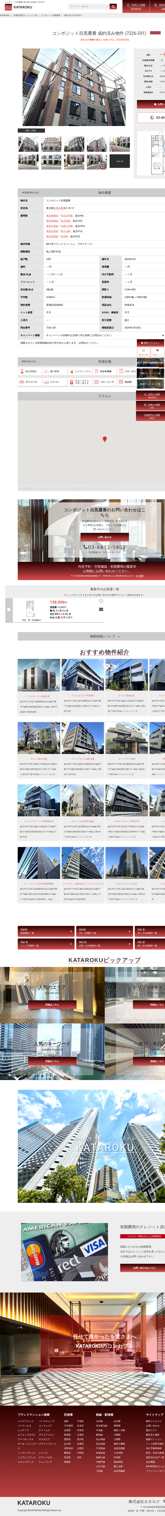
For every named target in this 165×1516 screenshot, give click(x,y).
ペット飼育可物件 (155, 1443)
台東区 (67, 1430)
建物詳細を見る (29, 361)
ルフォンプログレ (27, 1434)
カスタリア (44, 1439)
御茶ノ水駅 (119, 1430)
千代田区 (68, 1425)
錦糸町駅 (118, 1462)
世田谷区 (68, 1448)
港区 (66, 1421)
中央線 (99, 1430)
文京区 (80, 1425)
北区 (79, 1457)
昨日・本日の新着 (155, 1453)
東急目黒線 (52, 226)
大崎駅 (117, 1434)
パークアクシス (26, 1421)
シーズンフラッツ (27, 1453)
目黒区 (57, 208)
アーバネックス (26, 1439)
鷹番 (63, 208)
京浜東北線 (101, 1425)
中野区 (80, 1453)
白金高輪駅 (119, 1471)
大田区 (80, 1448)
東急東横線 (52, 215)
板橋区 (67, 1462)
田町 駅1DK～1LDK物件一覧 (89, 944)
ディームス (44, 1430)
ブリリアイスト (46, 1434)
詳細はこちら (52, 1004)
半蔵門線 (100, 1462)
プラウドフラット (48, 1443)
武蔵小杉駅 (67, 226)
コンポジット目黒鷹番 (50, 15)
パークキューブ (46, 1421)
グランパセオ (45, 1457)
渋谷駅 (117, 1457)
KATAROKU (5, 15)
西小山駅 (65, 231)
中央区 (80, 1421)
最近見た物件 (153, 1434)
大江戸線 (100, 1466)
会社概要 (140, 576)
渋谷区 (80, 1430)
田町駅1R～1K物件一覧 (87, 931)
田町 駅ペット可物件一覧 (30, 944)
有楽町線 (100, 1453)
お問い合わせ (105, 537)
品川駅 (117, 1421)
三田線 (99, 1471)
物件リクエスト (152, 343)
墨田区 (67, 1439)
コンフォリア (45, 1425)
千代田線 (100, 1448)
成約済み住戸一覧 (155, 1457)
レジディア (23, 1430)
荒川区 (80, 1439)
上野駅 (117, 1439)
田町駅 (117, 1425)
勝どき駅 (118, 1466)
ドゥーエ (43, 1453)
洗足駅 (64, 236)
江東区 (80, 1434)
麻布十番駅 (119, 1443)
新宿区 (67, 1434)
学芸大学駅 (67, 215)
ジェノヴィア (45, 1462)
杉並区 (67, 1457)
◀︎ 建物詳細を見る (30, 192)
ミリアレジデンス (27, 1457)
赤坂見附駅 (119, 1448)
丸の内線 (100, 1439)
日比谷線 (100, 1443)
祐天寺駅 (65, 220)
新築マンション (154, 1439)
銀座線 (99, 1434)
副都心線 (100, 1457)
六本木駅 (118, 1453)
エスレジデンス (26, 1462)
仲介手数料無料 (154, 1448)
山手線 (99, 1421)
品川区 (67, 1443)
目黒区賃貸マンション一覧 (25, 15)
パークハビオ (24, 1425)
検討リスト (151, 1430)
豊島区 (67, 1453)
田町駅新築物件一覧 (27, 931)
